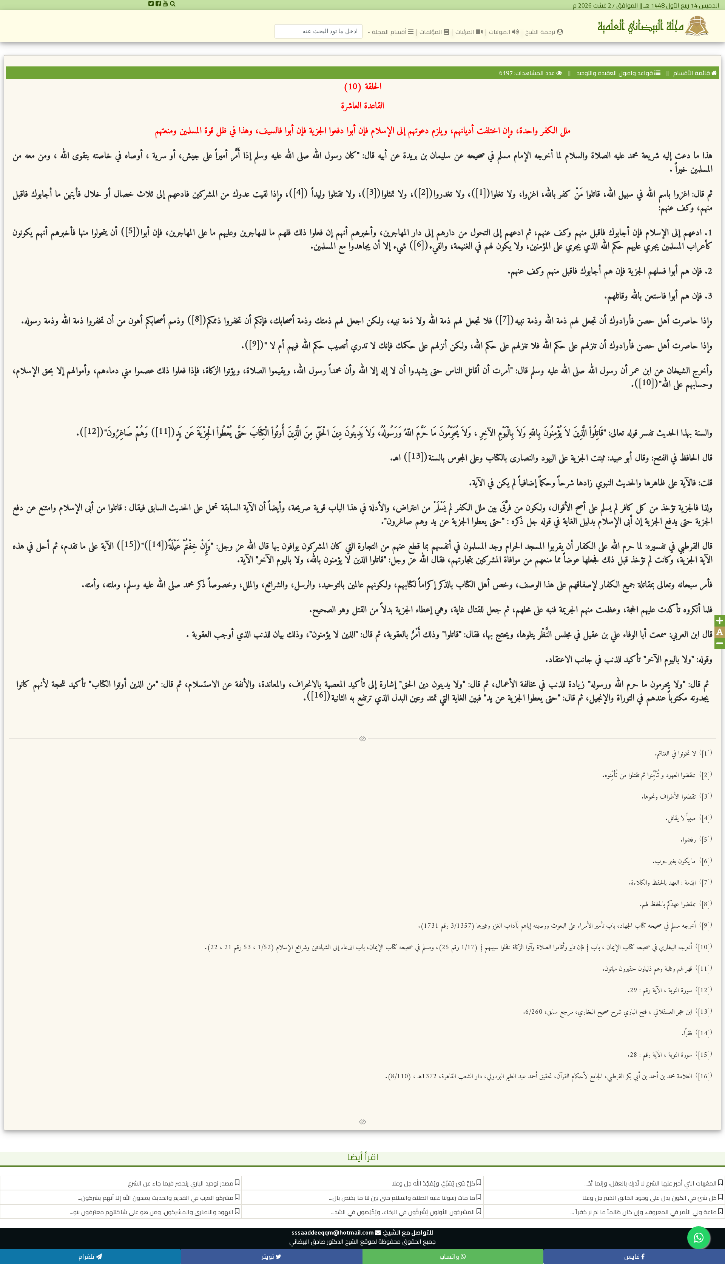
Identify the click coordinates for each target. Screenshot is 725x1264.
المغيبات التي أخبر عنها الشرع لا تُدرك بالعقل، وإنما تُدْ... (651, 1183)
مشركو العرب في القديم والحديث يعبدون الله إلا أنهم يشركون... (155, 1197)
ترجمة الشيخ (539, 31)
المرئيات (465, 31)
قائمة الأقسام (691, 73)
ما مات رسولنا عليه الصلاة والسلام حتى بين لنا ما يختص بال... (402, 1197)
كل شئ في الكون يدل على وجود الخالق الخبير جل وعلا (650, 1197)
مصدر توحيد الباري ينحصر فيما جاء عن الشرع (180, 1183)
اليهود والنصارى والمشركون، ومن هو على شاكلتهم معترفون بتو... (151, 1211)
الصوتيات (500, 31)
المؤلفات (432, 31)
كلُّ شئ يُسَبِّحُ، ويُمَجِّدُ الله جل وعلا (433, 1183)
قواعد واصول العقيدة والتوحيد (614, 73)
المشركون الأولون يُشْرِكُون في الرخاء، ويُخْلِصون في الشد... (403, 1211)
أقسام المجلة (389, 31)
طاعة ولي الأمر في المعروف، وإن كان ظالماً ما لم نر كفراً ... (644, 1211)
